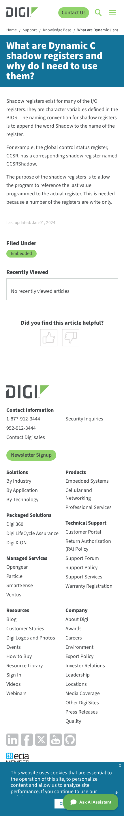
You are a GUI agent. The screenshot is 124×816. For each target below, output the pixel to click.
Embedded (21, 253)
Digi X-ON (16, 542)
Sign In (13, 675)
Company (76, 610)
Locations (76, 684)
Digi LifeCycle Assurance (32, 533)
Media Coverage (82, 693)
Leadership (77, 675)
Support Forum (82, 558)
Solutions (17, 472)
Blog (11, 619)
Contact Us (74, 12)
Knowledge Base (57, 30)
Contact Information (30, 410)
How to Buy (19, 656)
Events (13, 647)
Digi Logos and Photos (30, 638)
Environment (79, 647)
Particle (14, 576)
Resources (17, 610)
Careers (73, 638)
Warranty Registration (88, 586)
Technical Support (85, 523)
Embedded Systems (87, 481)
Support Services (83, 576)
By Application (22, 490)
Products (75, 472)
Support (30, 30)
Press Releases (81, 712)
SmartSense (19, 585)
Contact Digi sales (25, 437)
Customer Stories (25, 628)
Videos (13, 684)
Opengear (17, 567)
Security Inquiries (84, 418)
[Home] (22, 13)
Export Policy (79, 656)
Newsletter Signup (31, 455)
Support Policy (81, 567)
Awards (73, 628)
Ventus (13, 594)
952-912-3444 (21, 428)
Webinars (16, 693)
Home (11, 30)
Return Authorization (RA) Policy (88, 545)
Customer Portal (83, 532)
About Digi (76, 619)
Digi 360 (14, 524)
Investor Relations (85, 665)
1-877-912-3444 (23, 418)
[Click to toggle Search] (98, 13)
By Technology (22, 499)
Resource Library (24, 665)
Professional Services (88, 507)
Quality (73, 721)
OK (62, 803)
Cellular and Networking (78, 494)
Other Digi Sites (82, 702)
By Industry (18, 481)
